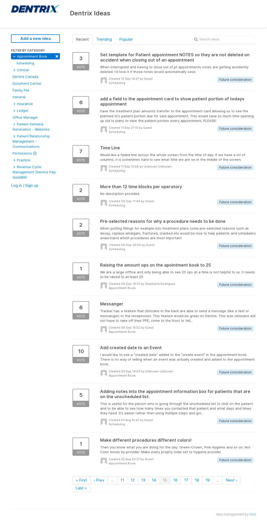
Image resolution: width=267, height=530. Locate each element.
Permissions (23, 153)
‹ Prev (99, 480)
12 (133, 480)
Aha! (253, 514)
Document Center (27, 83)
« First (81, 480)
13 (143, 480)
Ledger (22, 110)
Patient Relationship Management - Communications (31, 141)
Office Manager (25, 117)
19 (207, 480)
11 (122, 480)
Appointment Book (37, 56)
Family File (21, 90)
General (19, 97)
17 (186, 480)
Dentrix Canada (25, 77)
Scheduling (25, 63)
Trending (104, 39)
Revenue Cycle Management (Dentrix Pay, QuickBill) (34, 172)
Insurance (24, 104)
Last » (81, 487)
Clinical (22, 70)
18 (197, 480)
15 (165, 480)
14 (154, 480)
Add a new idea (35, 38)
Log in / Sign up (24, 185)
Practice (23, 160)
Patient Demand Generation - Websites (31, 126)
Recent (82, 39)
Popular (126, 39)
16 (175, 480)
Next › (231, 480)
